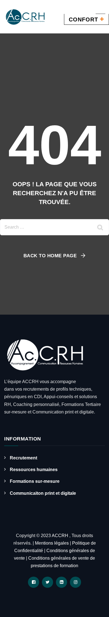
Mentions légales (52, 543)
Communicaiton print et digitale (43, 493)
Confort (86, 19)
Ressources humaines (34, 469)
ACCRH (60, 535)
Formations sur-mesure (35, 481)
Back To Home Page (50, 255)
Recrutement (23, 458)
